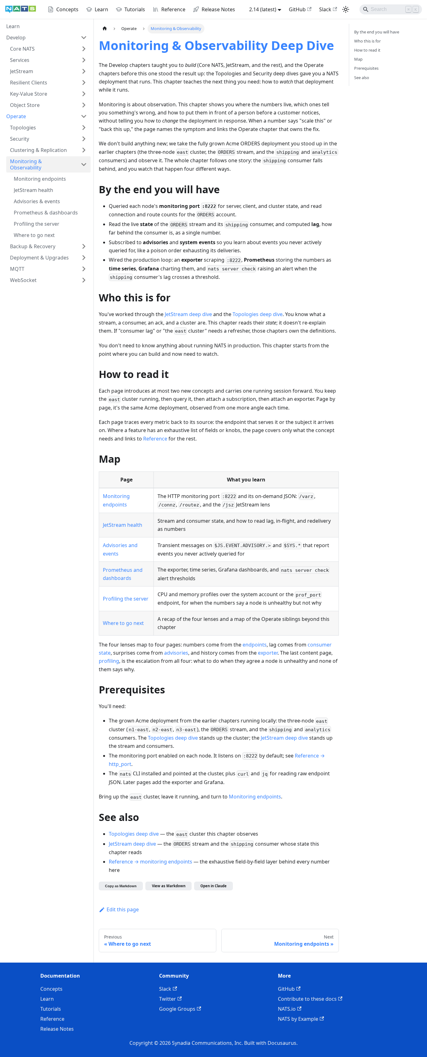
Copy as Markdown (121, 886)
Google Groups (177, 1008)
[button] (47, 38)
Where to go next (123, 623)
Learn (47, 998)
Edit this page (123, 909)
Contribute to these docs (307, 998)
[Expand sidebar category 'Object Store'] (84, 105)
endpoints (255, 644)
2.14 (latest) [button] (262, 9)
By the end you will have (376, 32)
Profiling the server (125, 598)
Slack (325, 9)
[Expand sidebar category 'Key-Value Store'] (84, 94)
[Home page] (105, 28)
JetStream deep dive (188, 314)
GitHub (297, 9)
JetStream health (122, 524)
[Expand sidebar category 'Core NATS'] (84, 49)
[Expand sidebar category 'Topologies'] (84, 128)
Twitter (167, 998)
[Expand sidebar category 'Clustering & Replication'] (84, 150)
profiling (109, 660)
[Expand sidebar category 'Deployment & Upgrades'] (84, 258)
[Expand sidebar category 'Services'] (84, 60)
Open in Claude (213, 885)
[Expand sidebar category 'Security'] (84, 139)
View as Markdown (168, 885)
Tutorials (50, 1008)
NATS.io (287, 1008)
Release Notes (57, 1028)
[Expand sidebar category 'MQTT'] (84, 269)
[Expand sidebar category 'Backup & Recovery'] (84, 246)
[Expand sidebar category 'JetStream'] (84, 71)
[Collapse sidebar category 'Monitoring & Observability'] (84, 164)
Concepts (51, 988)
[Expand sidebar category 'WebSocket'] (84, 280)
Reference (155, 438)
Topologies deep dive (258, 314)
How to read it (367, 50)
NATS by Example (298, 1018)
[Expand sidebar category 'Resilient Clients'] (84, 83)
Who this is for (367, 41)
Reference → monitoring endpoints (150, 861)
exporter (268, 652)
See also (361, 77)
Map (358, 59)
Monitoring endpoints (255, 796)
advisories (176, 652)
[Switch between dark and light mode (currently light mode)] (346, 9)
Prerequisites (366, 68)
